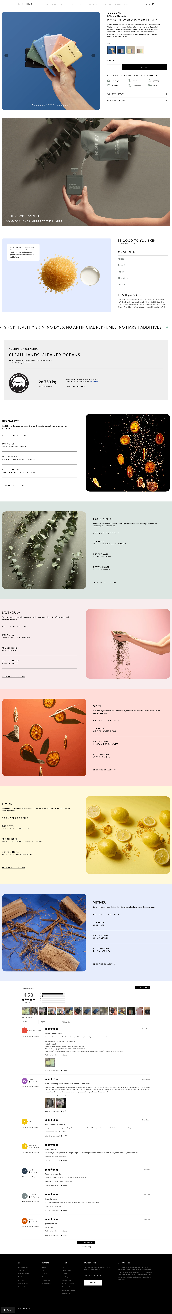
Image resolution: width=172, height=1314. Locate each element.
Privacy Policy (46, 1283)
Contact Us (21, 1287)
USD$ (138, 4)
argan (121, 271)
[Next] (93, 55)
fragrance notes (116, 101)
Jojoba (121, 258)
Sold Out (144, 67)
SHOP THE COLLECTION (13, 485)
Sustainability (92, 4)
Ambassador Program (68, 1290)
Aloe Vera (123, 278)
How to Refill (66, 1287)
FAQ (43, 1270)
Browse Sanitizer (23, 1267)
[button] (114, 13)
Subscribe (93, 1283)
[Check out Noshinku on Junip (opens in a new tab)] (89, 1247)
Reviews (64, 1273)
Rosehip (122, 265)
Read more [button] (120, 1051)
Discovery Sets (67, 4)
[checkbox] (67, 1022)
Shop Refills (21, 1270)
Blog (63, 1267)
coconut (122, 284)
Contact (44, 1267)
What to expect (115, 94)
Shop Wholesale (23, 1283)
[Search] (150, 4)
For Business (22, 1277)
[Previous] (6, 55)
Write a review (142, 988)
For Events (21, 1280)
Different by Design (68, 1283)
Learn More (94, 381)
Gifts (79, 4)
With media (66, 1022)
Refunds (44, 1277)
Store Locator (66, 1293)
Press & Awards (66, 1270)
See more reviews (86, 1243)
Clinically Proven (67, 1280)
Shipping (44, 1273)
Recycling (65, 1277)
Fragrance (106, 4)
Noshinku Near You (24, 1273)
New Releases (51, 4)
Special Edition (121, 4)
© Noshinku (24, 1308)
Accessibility (46, 1280)
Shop (40, 4)
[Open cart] (153, 4)
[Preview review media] (26, 1011)
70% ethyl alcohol (127, 252)
